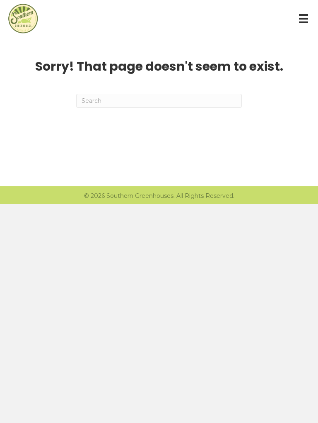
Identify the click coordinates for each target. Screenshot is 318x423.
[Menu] (303, 18)
